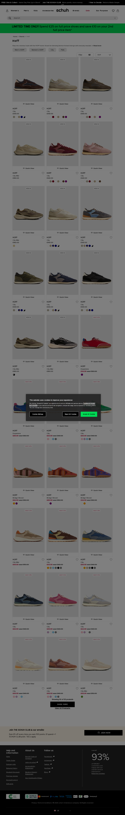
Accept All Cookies (89, 414)
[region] (63, 407)
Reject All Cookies (70, 414)
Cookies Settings (37, 414)
